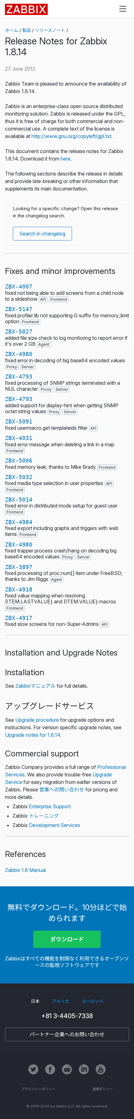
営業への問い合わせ (61, 789)
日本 (35, 1001)
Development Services (54, 825)
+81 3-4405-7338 (67, 1016)
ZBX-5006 (18, 460)
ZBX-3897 (18, 567)
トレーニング (44, 816)
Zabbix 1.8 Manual (25, 870)
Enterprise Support (50, 806)
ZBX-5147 (18, 309)
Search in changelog (42, 233)
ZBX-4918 (18, 589)
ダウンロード (67, 939)
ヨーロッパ (92, 1001)
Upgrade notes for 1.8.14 (32, 735)
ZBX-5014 (18, 499)
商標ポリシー (103, 1089)
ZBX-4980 (18, 354)
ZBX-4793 (18, 376)
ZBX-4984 (18, 522)
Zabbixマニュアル (35, 686)
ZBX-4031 (18, 438)
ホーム (11, 30)
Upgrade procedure (37, 720)
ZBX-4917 (18, 618)
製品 (26, 30)
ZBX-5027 (18, 331)
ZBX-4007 (18, 286)
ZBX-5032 (18, 477)
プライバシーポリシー (38, 1089)
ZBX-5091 (18, 421)
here (65, 159)
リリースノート (50, 30)
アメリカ (60, 1001)
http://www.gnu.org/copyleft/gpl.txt (71, 136)
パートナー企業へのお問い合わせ (67, 1034)
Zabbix (26, 9)
